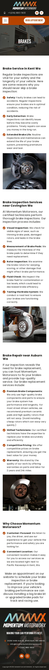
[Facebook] (37, 13)
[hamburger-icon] (5, 20)
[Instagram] (41, 13)
